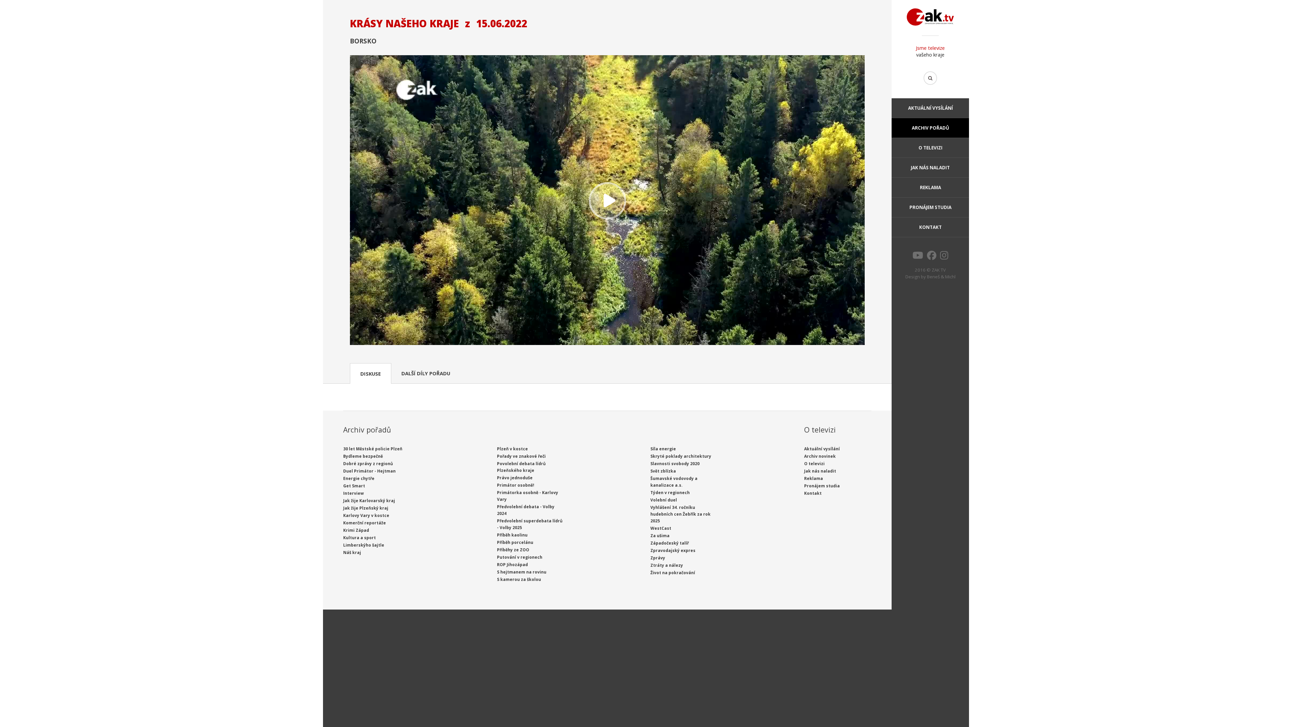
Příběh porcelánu (515, 542)
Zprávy (657, 558)
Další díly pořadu (425, 373)
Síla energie (663, 449)
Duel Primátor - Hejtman (369, 471)
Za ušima (660, 536)
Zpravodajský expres (672, 550)
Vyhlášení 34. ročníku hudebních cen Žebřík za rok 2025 (680, 514)
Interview (353, 493)
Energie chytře (358, 478)
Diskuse (370, 373)
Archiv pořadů (930, 128)
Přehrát (607, 200)
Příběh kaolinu (512, 535)
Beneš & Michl (941, 277)
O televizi (930, 148)
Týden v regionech (670, 492)
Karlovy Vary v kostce (366, 515)
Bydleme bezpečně (363, 456)
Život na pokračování (672, 573)
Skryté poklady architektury (680, 456)
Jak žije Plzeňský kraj (365, 508)
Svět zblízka (663, 471)
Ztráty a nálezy (666, 565)
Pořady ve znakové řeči (521, 456)
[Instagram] (944, 257)
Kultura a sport (359, 538)
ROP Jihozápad (512, 564)
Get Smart (354, 486)
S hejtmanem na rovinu (521, 572)
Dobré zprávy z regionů (368, 463)
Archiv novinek (820, 456)
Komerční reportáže (364, 523)
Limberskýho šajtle (363, 545)
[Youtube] (918, 257)
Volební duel (663, 500)
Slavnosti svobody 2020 (674, 463)
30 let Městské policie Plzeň (372, 449)
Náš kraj (352, 552)
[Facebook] (932, 257)
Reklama (930, 187)
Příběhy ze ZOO (513, 550)
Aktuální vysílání (930, 108)
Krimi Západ (356, 530)
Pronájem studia (930, 207)
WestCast (660, 528)
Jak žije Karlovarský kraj (369, 501)
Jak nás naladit (930, 168)
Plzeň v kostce (512, 449)
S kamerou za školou (519, 579)
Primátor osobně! (515, 485)
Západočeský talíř (669, 543)
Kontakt (930, 227)
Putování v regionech (519, 557)
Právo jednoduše (515, 478)
